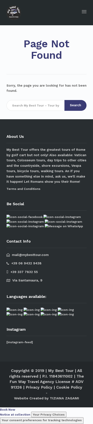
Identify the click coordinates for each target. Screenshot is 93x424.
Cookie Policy (69, 387)
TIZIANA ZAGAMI (64, 398)
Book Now (7, 409)
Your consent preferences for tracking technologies (42, 420)
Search (75, 105)
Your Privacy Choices (49, 414)
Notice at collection (15, 414)
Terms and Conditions (23, 189)
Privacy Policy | (40, 387)
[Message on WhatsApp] (64, 226)
